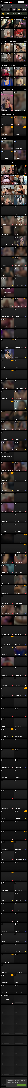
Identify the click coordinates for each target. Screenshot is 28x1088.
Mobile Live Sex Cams (7, 89)
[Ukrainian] (19, 9)
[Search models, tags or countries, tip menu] (26, 6)
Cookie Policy (16, 1082)
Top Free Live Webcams (8, 41)
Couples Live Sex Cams (8, 65)
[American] (14, 9)
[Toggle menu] (1, 2)
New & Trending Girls (7, 114)
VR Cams (4, 138)
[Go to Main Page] (8, 2)
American (6, 17)
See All (25, 17)
